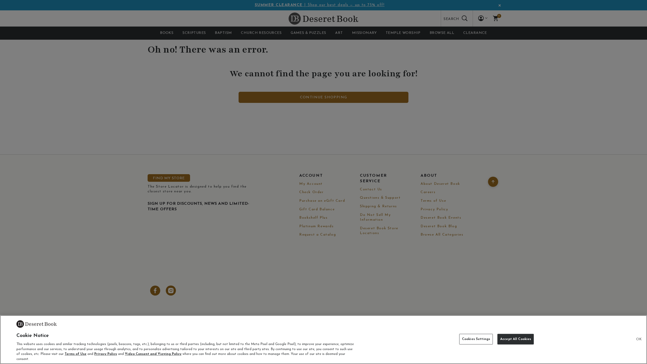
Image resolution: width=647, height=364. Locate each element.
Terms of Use (75, 354)
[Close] (638, 339)
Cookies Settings (476, 339)
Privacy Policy (105, 354)
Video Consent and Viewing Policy (153, 354)
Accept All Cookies (515, 339)
